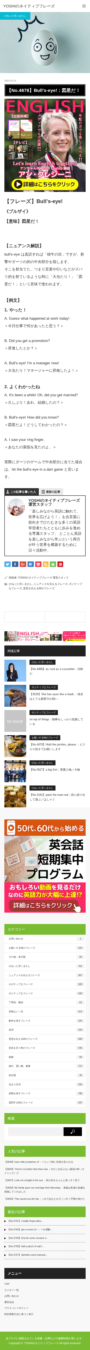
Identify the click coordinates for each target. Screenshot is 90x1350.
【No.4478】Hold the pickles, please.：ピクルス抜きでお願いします (57, 747)
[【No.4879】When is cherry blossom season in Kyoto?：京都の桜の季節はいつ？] (65, 617)
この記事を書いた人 (23, 491)
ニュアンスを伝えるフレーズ (51, 584)
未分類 (45, 1075)
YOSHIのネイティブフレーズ (29, 6)
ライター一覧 (11, 1290)
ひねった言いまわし (15, 15)
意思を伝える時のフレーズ (39, 588)
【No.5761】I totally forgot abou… (25, 1221)
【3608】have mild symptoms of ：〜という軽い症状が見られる (38, 1162)
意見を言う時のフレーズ (45, 1048)
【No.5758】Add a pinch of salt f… (25, 1246)
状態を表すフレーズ (45, 1093)
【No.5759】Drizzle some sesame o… (28, 1238)
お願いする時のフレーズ (45, 737)
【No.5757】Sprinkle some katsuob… (27, 1255)
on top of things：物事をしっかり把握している (56, 722)
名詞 (45, 1029)
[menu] (84, 6)
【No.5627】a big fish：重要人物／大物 (54, 769)
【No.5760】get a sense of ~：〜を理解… (30, 1229)
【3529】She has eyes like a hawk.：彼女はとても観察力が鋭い (56, 696)
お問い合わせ (45, 938)
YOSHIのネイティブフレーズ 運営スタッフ (43, 577)
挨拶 (45, 1057)
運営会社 (9, 1302)
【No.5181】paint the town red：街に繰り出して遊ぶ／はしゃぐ (57, 797)
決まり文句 (45, 1084)
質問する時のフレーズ (45, 1102)
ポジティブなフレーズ (44, 687)
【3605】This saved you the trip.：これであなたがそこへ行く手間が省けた (44, 1198)
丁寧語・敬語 (45, 1002)
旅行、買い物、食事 (45, 1066)
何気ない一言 (45, 1011)
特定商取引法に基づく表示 (18, 1314)
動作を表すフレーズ (45, 1020)
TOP (6, 1284)
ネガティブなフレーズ (45, 984)
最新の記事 (53, 491)
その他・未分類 (45, 957)
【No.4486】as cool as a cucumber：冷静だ (56, 671)
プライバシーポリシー (16, 1308)
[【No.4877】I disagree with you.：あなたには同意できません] (24, 617)
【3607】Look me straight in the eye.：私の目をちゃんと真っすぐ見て (42, 1180)
